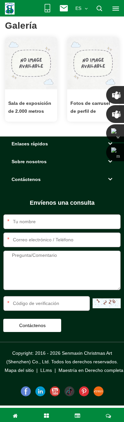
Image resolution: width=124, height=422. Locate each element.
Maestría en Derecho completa (91, 370)
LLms (46, 370)
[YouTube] (55, 391)
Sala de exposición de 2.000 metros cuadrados (29, 108)
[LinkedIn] (40, 391)
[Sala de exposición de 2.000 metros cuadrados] (31, 63)
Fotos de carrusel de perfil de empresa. (90, 108)
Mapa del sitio (19, 370)
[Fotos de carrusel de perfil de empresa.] (93, 63)
